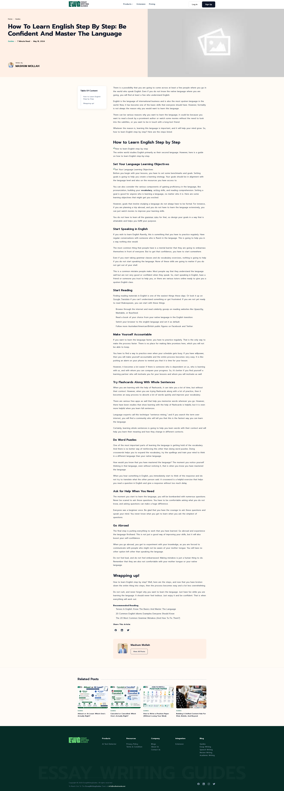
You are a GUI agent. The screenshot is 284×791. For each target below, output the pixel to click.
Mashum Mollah (27, 66)
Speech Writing (206, 749)
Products (127, 4)
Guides (17, 19)
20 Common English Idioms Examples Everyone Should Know (145, 613)
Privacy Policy (132, 744)
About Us (155, 746)
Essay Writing (205, 746)
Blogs (153, 744)
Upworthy (198, 309)
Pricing (152, 4)
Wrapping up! (88, 103)
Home (10, 19)
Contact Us (155, 749)
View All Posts (139, 651)
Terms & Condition (134, 746)
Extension (141, 4)
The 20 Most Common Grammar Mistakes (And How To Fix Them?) (148, 618)
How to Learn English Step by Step (92, 97)
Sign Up (208, 4)
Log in (194, 4)
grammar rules (152, 217)
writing (156, 190)
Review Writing (206, 752)
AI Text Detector (109, 744)
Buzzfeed (133, 312)
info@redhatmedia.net (117, 786)
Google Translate (121, 299)
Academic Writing (207, 755)
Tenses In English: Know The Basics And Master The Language (146, 609)
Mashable (120, 312)
